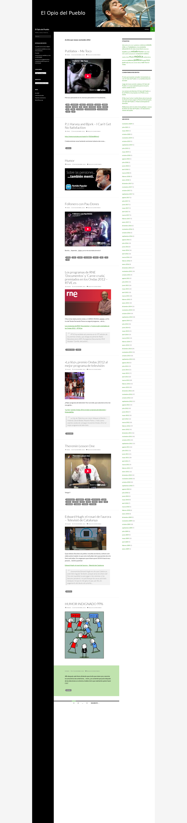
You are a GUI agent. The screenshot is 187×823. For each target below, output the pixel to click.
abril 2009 (125, 542)
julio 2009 (125, 531)
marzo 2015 (125, 296)
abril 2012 (125, 419)
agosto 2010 (126, 489)
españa (105, 104)
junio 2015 (125, 285)
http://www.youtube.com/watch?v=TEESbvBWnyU (82, 136)
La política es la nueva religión (42, 46)
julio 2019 (125, 148)
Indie (145, 52)
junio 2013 (125, 370)
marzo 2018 (125, 173)
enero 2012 (125, 429)
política (69, 591)
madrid (75, 107)
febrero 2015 (126, 299)
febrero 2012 (126, 426)
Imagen (68, 164)
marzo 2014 (125, 338)
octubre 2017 (126, 190)
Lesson (69, 501)
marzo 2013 (125, 380)
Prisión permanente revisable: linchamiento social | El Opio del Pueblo (136, 78)
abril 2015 (125, 292)
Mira (85, 107)
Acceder (37, 93)
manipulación (131, 53)
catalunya (143, 45)
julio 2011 (125, 450)
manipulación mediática (142, 53)
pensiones (124, 60)
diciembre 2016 (127, 225)
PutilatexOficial (90, 109)
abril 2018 (125, 169)
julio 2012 (125, 408)
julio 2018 (125, 162)
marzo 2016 (125, 257)
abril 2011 (125, 461)
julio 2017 (125, 201)
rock (142, 62)
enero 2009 (125, 549)
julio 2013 (125, 366)
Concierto (75, 104)
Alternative (125, 45)
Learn (104, 499)
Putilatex (80, 109)
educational (70, 499)
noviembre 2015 (127, 271)
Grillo (88, 499)
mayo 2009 (125, 538)
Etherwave (80, 499)
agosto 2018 (126, 159)
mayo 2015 (125, 289)
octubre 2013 (126, 355)
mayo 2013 (125, 373)
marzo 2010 (125, 507)
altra (68, 257)
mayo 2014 (125, 331)
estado (69, 690)
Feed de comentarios (40, 97)
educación (125, 49)
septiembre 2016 (127, 236)
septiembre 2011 (127, 443)
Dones (80, 257)
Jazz (148, 52)
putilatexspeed (102, 109)
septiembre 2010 (127, 485)
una (73, 111)
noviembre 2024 (127, 124)
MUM (99, 107)
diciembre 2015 (127, 268)
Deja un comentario (94, 55)
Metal (127, 57)
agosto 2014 (126, 320)
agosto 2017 (126, 197)
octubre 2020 (126, 134)
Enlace (68, 286)
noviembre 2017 (127, 187)
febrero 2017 (126, 218)
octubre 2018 (126, 155)
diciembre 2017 (127, 183)
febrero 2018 (126, 176)
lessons (75, 501)
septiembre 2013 (127, 359)
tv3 (106, 257)
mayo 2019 (125, 152)
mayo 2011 (125, 457)
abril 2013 (125, 377)
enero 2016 (125, 264)
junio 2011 (125, 454)
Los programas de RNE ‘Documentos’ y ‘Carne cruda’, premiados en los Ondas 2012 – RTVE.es (86, 277)
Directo (82, 104)
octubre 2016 (126, 232)
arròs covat (130, 45)
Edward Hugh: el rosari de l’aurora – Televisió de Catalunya (88, 518)
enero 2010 (125, 514)
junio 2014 (125, 327)
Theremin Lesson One (80, 446)
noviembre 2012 (127, 394)
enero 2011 (125, 471)
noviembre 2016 (127, 229)
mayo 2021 (125, 131)
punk (73, 109)
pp (145, 60)
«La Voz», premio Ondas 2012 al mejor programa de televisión (86, 364)
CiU (126, 47)
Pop (68, 109)
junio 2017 (125, 204)
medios (124, 57)
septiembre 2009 (127, 528)
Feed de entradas (39, 95)
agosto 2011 (126, 447)
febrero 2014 (126, 341)
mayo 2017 (125, 208)
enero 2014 (125, 345)
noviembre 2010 (127, 478)
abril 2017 (125, 211)
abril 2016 (125, 254)
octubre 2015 (126, 275)
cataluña (148, 45)
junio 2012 (125, 412)
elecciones (136, 49)
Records (131, 62)
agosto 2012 (126, 405)
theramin (69, 504)
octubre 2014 (126, 313)
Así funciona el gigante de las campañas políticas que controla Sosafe (42, 61)
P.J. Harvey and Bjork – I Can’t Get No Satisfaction (88, 126)
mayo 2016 (125, 250)
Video (124, 64)
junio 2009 (125, 535)
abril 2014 (125, 334)
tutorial (93, 504)
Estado (67, 671)
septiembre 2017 (127, 194)
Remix (139, 62)
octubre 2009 (126, 524)
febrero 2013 (126, 384)
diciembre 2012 (127, 391)
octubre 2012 (126, 398)
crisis (137, 47)
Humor (70, 161)
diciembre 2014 (127, 306)
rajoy (127, 62)
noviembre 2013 (127, 352)
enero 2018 (125, 180)
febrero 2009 (126, 545)
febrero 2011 (126, 468)
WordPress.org (39, 100)
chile (123, 47)
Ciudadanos (132, 47)
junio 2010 (125, 496)
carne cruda (70, 349)
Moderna (92, 107)
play (106, 501)
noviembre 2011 (127, 436)
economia (143, 47)
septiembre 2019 (127, 145)
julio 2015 (125, 282)
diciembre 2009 (127, 517)
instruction (96, 499)
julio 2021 (125, 127)
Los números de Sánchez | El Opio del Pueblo (135, 91)
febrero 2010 (126, 510)
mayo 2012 (125, 415)
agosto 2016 (126, 239)
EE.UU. (131, 49)
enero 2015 (125, 303)
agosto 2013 (126, 362)
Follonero (88, 257)
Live (123, 53)
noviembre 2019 (127, 138)
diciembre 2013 (127, 348)
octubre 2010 (126, 482)
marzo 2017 (125, 215)
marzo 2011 (125, 464)
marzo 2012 (125, 422)
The (146, 62)
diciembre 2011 (127, 433)
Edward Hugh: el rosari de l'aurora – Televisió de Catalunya (84, 565)
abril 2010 (125, 503)
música (105, 107)
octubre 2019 (126, 141)
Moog (82, 501)
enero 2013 (125, 387)
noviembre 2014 (127, 310)
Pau (102, 257)
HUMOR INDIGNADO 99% (84, 604)
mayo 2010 (125, 500)
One (101, 501)
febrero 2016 (126, 261)
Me (81, 107)
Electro (97, 104)
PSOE (148, 60)
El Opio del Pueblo (42, 29)
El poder (37, 53)
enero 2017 (125, 222)
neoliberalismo (147, 57)
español (129, 52)
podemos (130, 60)
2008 (68, 104)
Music (88, 501)
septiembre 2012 (127, 401)
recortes (135, 62)
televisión (70, 433)
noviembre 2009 (127, 521)
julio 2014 (125, 324)
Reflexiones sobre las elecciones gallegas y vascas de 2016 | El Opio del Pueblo (137, 107)
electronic (146, 49)
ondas (78, 349)
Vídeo (68, 55)
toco (68, 111)
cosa (74, 257)
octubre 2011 (126, 440)
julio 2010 (125, 492)
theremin (77, 504)
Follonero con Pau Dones (82, 204)
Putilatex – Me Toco (78, 51)
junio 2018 (125, 166)
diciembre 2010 (127, 475)
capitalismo (136, 45)
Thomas (85, 504)
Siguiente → (95, 703)
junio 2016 (125, 247)
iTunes (68, 107)
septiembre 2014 (127, 317)
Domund (90, 104)
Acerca (147, 29)
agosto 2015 (126, 278)
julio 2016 (125, 243)
